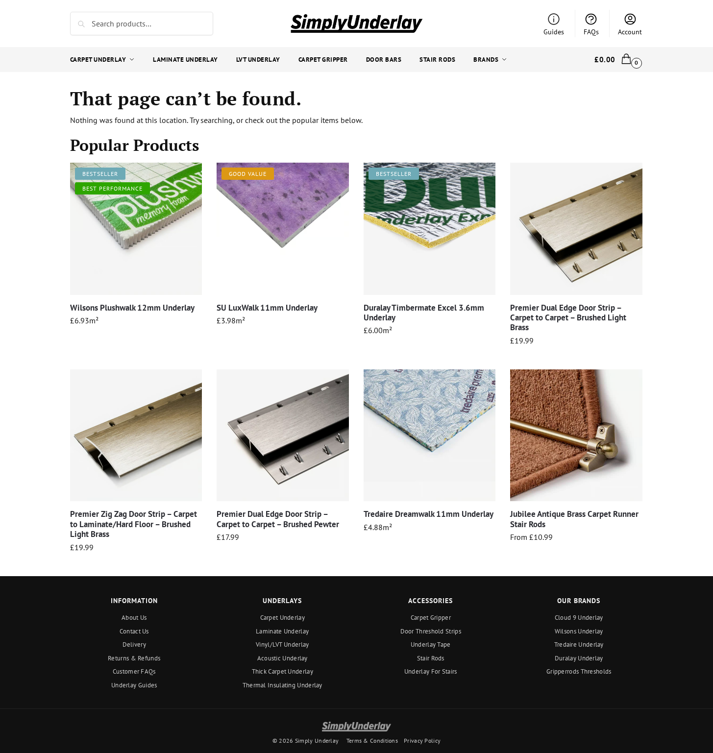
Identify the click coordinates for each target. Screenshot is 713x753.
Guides (553, 31)
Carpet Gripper (431, 617)
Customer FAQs (134, 671)
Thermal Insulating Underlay (282, 685)
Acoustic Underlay (282, 658)
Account (630, 31)
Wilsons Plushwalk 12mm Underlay (132, 308)
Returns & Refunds (134, 658)
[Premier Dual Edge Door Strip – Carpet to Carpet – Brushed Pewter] (283, 435)
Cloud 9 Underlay (579, 617)
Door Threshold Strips (430, 631)
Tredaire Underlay (579, 644)
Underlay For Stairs (430, 671)
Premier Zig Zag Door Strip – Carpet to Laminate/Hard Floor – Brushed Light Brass (133, 524)
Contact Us (134, 631)
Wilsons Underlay (579, 631)
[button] (618, 60)
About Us (134, 617)
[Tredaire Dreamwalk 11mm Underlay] (430, 435)
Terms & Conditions (372, 740)
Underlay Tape (431, 644)
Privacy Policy (422, 740)
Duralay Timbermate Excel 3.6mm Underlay (424, 313)
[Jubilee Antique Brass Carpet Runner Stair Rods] (576, 435)
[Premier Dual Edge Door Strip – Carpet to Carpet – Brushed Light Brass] (576, 229)
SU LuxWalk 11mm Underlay (267, 308)
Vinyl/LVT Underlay (282, 644)
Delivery (134, 644)
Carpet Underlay (282, 617)
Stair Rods (430, 658)
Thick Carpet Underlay (282, 671)
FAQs (591, 31)
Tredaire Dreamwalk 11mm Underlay (428, 514)
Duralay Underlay (579, 658)
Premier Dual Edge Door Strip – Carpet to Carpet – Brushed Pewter (278, 519)
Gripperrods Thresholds (579, 671)
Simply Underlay (317, 740)
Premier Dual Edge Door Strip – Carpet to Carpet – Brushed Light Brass (568, 318)
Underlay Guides (134, 685)
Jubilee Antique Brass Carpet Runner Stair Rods (574, 519)
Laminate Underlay (282, 631)
